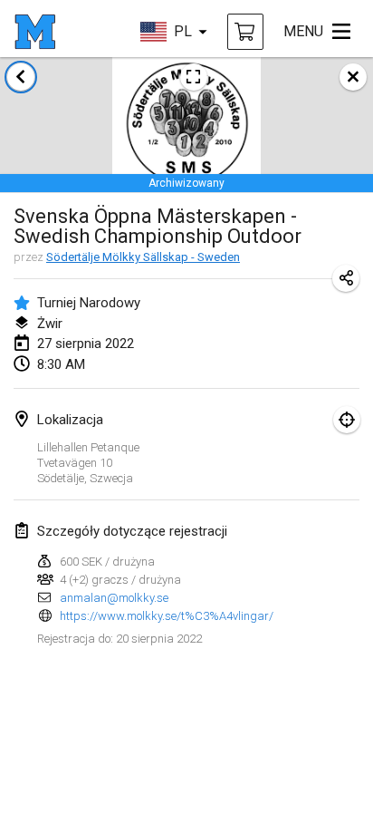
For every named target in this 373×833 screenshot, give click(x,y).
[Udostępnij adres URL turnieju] (345, 278)
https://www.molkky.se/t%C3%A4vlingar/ (166, 616)
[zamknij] (353, 77)
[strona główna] (35, 32)
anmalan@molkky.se (114, 598)
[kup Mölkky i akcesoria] (245, 32)
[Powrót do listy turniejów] (20, 77)
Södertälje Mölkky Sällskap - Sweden (143, 257)
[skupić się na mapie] (346, 419)
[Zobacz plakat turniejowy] (193, 77)
